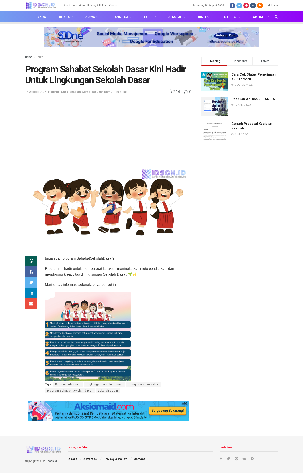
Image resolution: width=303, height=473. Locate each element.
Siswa (90, 17)
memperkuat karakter (143, 384)
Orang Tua (119, 17)
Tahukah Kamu (102, 91)
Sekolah (175, 17)
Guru (148, 17)
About (66, 5)
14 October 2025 (35, 91)
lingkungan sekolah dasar (104, 384)
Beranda (39, 17)
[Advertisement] (108, 128)
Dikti (202, 17)
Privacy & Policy (96, 5)
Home (28, 57)
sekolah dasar (108, 390)
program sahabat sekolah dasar (70, 390)
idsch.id (52, 461)
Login (274, 5)
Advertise (79, 5)
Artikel (259, 17)
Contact (114, 5)
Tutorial (229, 17)
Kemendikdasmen (68, 384)
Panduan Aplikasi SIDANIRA (253, 99)
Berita (64, 17)
